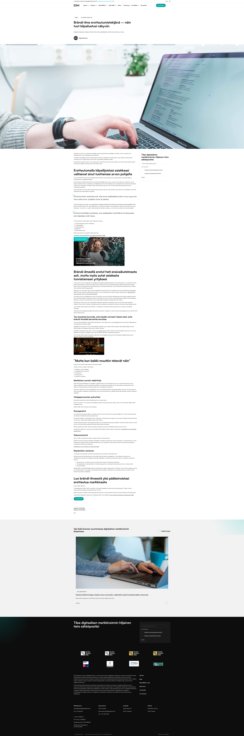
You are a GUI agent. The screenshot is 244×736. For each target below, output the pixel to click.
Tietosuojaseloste (89, 734)
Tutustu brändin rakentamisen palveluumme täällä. (121, 495)
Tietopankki (142, 690)
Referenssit (142, 686)
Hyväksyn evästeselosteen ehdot (153, 173)
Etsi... (167, 1)
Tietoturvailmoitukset (106, 734)
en (169, 1)
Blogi (140, 679)
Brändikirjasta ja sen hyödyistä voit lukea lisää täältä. (86, 446)
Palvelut (141, 675)
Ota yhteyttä (78, 498)
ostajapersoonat (102, 330)
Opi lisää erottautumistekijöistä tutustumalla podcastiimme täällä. (90, 235)
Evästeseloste (97, 734)
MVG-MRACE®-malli (144, 682)
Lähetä (143, 177)
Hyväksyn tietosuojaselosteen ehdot (154, 170)
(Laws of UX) (89, 288)
